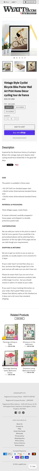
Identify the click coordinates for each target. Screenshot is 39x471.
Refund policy (19, 445)
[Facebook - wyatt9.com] (16, 412)
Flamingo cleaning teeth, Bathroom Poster (10, 370)
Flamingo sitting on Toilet (10, 343)
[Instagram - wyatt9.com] (19, 412)
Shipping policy (20, 438)
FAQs (19, 429)
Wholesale (19, 433)
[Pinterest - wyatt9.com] (23, 412)
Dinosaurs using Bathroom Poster (29, 369)
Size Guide (11, 104)
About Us (19, 424)
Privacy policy (19, 436)
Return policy (19, 441)
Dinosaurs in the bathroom (29, 343)
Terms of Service (19, 443)
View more (19, 318)
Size (9, 104)
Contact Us (19, 426)
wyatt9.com (22, 464)
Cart (30, 2)
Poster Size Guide (19, 431)
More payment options (19, 138)
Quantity (7, 116)
